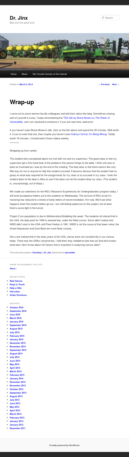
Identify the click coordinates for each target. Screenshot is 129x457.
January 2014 (16, 378)
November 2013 (18, 385)
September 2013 (18, 392)
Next (115, 84)
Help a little (16, 287)
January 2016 (16, 321)
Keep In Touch (17, 284)
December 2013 (18, 381)
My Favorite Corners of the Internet (50, 74)
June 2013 (15, 403)
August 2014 (16, 353)
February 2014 (17, 374)
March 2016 (16, 318)
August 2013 (16, 396)
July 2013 (14, 399)
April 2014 (15, 367)
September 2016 (18, 311)
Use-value (15, 291)
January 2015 (16, 339)
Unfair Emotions (18, 295)
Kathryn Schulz (89, 134)
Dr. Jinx (19, 17)
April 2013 (15, 410)
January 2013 (16, 421)
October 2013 (16, 389)
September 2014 (18, 350)
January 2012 (16, 424)
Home (13, 74)
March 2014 (16, 371)
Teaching (36, 252)
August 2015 (16, 328)
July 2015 (14, 332)
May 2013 (14, 406)
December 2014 (18, 342)
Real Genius (16, 280)
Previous (104, 84)
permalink (70, 252)
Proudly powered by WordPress (64, 445)
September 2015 (18, 325)
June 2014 (15, 360)
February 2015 (17, 335)
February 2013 (17, 417)
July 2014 (14, 357)
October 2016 (16, 307)
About (24, 74)
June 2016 (15, 314)
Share (12, 268)
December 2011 (18, 428)
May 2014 (14, 364)
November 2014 (18, 346)
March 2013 (16, 413)
